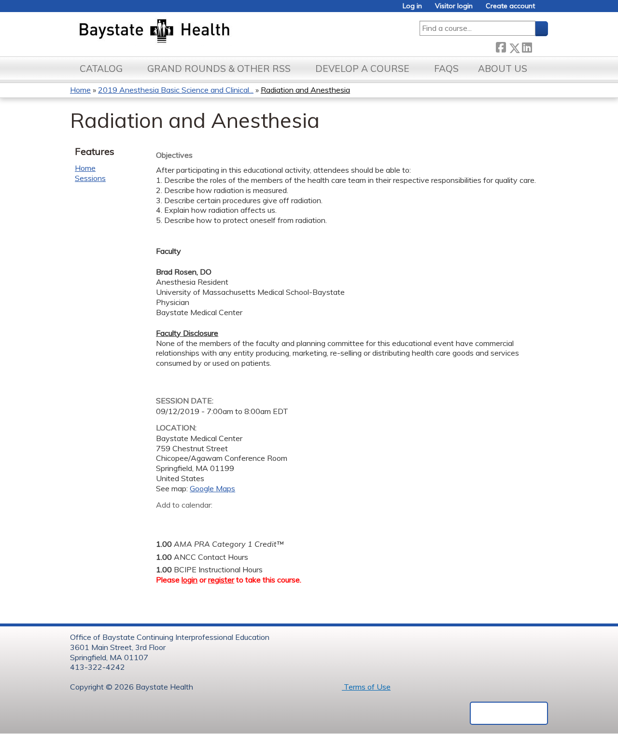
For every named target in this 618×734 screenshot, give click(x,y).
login (189, 579)
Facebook (501, 46)
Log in (412, 6)
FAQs (446, 68)
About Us (502, 68)
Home (80, 90)
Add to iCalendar (209, 519)
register (221, 579)
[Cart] (545, 9)
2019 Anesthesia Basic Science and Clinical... (175, 90)
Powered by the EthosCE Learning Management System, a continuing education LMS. (509, 713)
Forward (540, 46)
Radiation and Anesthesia (305, 90)
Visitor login (454, 6)
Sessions (90, 178)
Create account (510, 6)
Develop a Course (362, 68)
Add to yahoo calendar (187, 520)
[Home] (199, 32)
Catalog (101, 68)
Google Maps (212, 488)
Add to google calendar (166, 520)
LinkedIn (527, 46)
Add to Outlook (232, 520)
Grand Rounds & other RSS (219, 68)
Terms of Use (366, 687)
